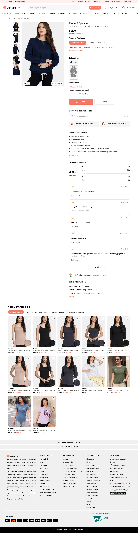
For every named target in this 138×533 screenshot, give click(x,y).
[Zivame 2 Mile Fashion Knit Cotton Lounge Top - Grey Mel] (93, 371)
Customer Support (69, 483)
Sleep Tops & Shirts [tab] (77, 43)
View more (73, 155)
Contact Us (96, 1)
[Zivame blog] (121, 489)
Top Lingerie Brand (46, 496)
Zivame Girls (44, 486)
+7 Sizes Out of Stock (76, 87)
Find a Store (90, 508)
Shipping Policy (68, 462)
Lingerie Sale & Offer (47, 489)
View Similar (58, 83)
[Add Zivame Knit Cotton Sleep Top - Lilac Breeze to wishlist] (53, 398)
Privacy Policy (68, 465)
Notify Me (82, 101)
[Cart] (117, 7)
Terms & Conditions (70, 468)
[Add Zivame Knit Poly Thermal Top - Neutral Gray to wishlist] (78, 358)
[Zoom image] (43, 54)
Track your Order (69, 474)
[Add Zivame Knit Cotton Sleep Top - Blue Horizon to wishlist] (29, 398)
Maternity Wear (45, 480)
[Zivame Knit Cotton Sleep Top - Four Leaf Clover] (118, 371)
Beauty (42, 483)
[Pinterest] (118, 489)
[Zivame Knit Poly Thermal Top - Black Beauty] (118, 331)
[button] (77, 8)
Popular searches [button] (68, 447)
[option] (16, 27)
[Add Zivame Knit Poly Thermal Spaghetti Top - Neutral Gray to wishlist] (78, 318)
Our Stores (105, 1)
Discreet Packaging (70, 477)
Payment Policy (68, 480)
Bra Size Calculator (93, 468)
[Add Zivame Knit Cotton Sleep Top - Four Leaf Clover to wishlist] (127, 358)
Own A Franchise (92, 489)
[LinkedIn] (127, 489)
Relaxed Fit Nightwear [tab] (76, 312)
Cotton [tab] (91, 43)
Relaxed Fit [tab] (101, 43)
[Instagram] (116, 489)
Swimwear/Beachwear (48, 492)
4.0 (26, 83)
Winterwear (44, 477)
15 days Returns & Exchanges (116, 124)
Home (10, 18)
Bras (41, 462)
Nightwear (17, 18)
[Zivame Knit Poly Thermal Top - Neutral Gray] (69, 371)
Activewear (44, 468)
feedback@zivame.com (122, 483)
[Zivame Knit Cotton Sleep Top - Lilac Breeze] (44, 411)
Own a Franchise (128, 1)
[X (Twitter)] (113, 489)
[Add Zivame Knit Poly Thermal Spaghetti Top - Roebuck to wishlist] (29, 318)
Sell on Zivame (115, 1)
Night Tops (26, 18)
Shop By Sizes (91, 474)
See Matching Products (78, 50)
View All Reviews (99, 267)
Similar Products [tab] (16, 312)
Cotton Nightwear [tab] (58, 312)
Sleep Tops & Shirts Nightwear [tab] (37, 312)
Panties (42, 471)
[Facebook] (111, 489)
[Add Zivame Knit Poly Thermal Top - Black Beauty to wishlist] (127, 318)
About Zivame (91, 459)
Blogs (73, 1)
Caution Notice (68, 486)
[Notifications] (105, 7)
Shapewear (44, 474)
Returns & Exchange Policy (72, 471)
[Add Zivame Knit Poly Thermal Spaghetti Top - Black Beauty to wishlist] (53, 318)
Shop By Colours (92, 477)
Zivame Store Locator (94, 480)
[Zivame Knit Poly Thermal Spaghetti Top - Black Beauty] (44, 331)
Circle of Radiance (92, 496)
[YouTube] (124, 489)
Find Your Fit (90, 465)
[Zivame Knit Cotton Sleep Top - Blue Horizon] (19, 411)
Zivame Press (91, 483)
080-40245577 (120, 477)
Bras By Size (90, 471)
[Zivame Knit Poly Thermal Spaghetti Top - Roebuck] (19, 331)
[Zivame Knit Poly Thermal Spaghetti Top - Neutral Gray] (69, 331)
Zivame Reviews (92, 492)
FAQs (88, 505)
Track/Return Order (84, 1)
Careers (89, 499)
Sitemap (89, 502)
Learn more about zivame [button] (68, 442)
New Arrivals (44, 459)
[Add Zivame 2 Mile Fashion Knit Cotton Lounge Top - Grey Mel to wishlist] (102, 358)
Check (126, 116)
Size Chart (85, 94)
